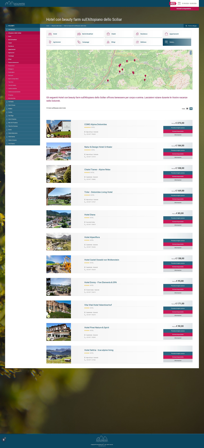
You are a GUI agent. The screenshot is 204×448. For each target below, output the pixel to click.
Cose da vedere (12, 85)
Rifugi (9, 59)
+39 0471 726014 (91, 292)
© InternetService (99, 444)
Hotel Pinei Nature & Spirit (96, 327)
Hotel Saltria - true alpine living (98, 350)
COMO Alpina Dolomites (95, 124)
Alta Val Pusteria (13, 122)
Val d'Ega (10, 115)
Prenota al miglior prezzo (178, 127)
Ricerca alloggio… (192, 26)
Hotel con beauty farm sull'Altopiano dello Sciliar (75, 25)
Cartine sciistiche (12, 88)
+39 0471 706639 (91, 269)
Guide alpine (11, 72)
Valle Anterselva (12, 133)
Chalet (10, 43)
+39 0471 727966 (91, 360)
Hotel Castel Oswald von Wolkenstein (101, 260)
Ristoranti (10, 75)
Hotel (9, 36)
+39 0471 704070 (91, 224)
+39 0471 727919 (91, 156)
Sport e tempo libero (13, 78)
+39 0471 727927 (91, 202)
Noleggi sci (11, 69)
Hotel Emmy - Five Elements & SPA (100, 282)
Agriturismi (11, 52)
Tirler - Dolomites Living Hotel (98, 192)
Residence (11, 46)
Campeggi (11, 56)
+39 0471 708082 (91, 179)
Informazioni (178, 135)
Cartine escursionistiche (14, 91)
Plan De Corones (13, 126)
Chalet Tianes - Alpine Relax (97, 169)
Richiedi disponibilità (177, 131)
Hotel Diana (89, 214)
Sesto (10, 129)
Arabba (10, 108)
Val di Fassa (11, 105)
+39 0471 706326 (91, 247)
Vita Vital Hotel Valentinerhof (98, 305)
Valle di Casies (12, 140)
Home (47, 25)
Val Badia (10, 101)
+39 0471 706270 (91, 314)
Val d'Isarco (11, 143)
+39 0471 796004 (91, 134)
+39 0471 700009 (91, 337)
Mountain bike (11, 98)
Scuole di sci (11, 65)
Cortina (10, 112)
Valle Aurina (11, 136)
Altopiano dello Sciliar (14, 33)
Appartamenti (11, 49)
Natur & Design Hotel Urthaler (98, 147)
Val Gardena (11, 29)
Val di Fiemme (12, 119)
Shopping (10, 95)
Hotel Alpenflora (92, 237)
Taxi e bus (10, 82)
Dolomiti (11, 26)
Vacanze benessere (13, 62)
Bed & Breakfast (12, 39)
